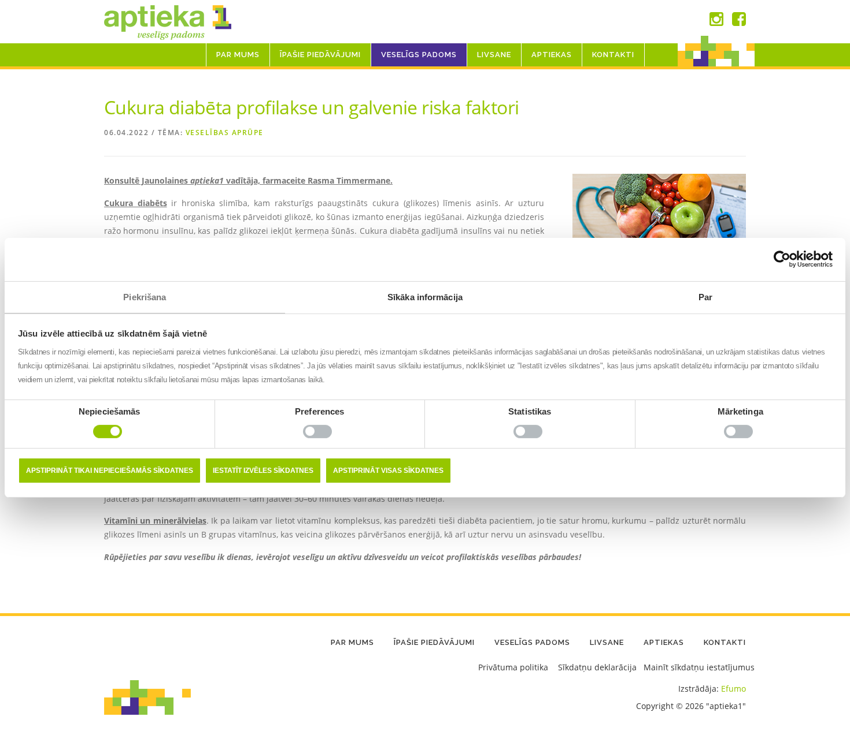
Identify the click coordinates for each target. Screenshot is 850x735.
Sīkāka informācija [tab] (425, 296)
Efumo (733, 688)
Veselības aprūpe (225, 132)
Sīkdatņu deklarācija (597, 667)
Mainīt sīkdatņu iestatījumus (699, 667)
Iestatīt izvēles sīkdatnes (263, 471)
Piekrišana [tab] (144, 296)
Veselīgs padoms (419, 54)
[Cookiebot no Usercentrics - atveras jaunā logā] (782, 259)
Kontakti (613, 54)
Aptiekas (551, 54)
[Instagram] (716, 21)
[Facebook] (739, 21)
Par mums (238, 54)
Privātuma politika (513, 667)
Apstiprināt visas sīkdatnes (388, 471)
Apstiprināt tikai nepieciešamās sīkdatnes (109, 471)
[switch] (319, 434)
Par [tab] (705, 296)
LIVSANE (494, 54)
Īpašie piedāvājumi (320, 54)
